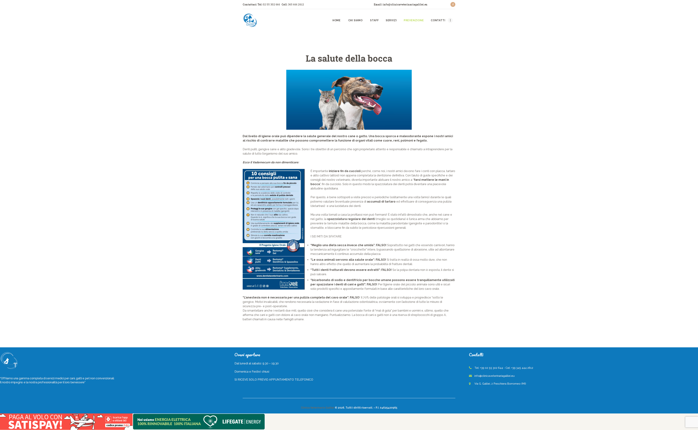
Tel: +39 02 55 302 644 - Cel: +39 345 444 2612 (503, 368)
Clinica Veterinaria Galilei (317, 407)
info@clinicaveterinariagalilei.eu (494, 375)
